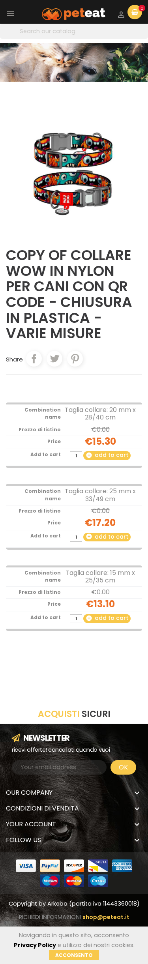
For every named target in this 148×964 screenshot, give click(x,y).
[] (145, 31)
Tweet (54, 359)
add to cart (107, 455)
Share (34, 359)
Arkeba (58, 904)
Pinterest (75, 359)
